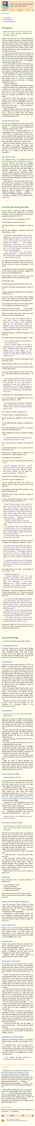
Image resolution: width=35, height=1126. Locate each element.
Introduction (7, 18)
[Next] (32, 11)
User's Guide (9, 1119)
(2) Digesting (14, 1111)
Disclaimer (16, 1119)
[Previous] (27, 11)
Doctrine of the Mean (14, 560)
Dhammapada (12, 601)
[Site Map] (5, 8)
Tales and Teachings (10, 21)
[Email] (25, 1120)
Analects (16, 378)
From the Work (8, 20)
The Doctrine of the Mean (20, 578)
